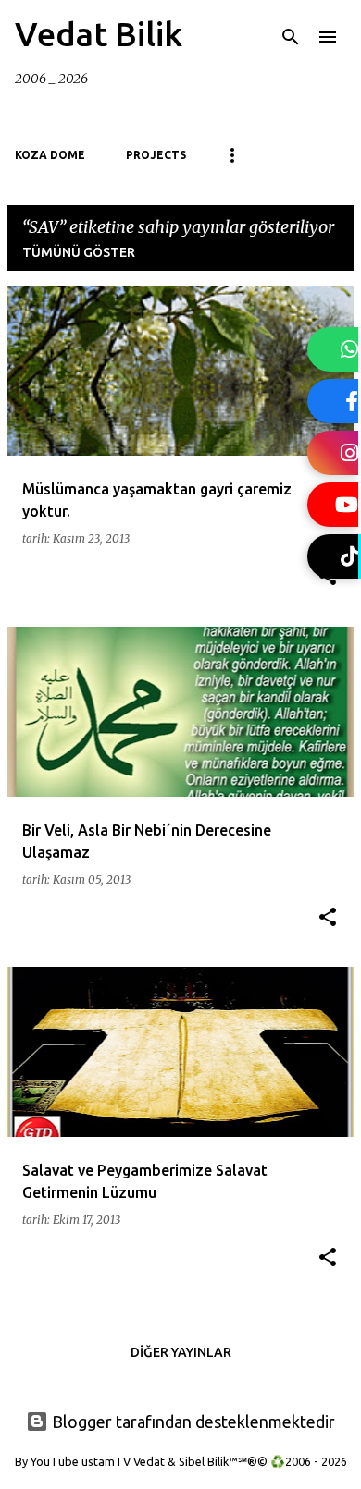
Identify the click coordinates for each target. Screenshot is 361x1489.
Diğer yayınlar (181, 1352)
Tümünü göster (78, 252)
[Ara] (291, 37)
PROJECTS (156, 155)
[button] (328, 918)
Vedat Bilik (98, 34)
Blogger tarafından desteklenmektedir (191, 1421)
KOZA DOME (50, 155)
